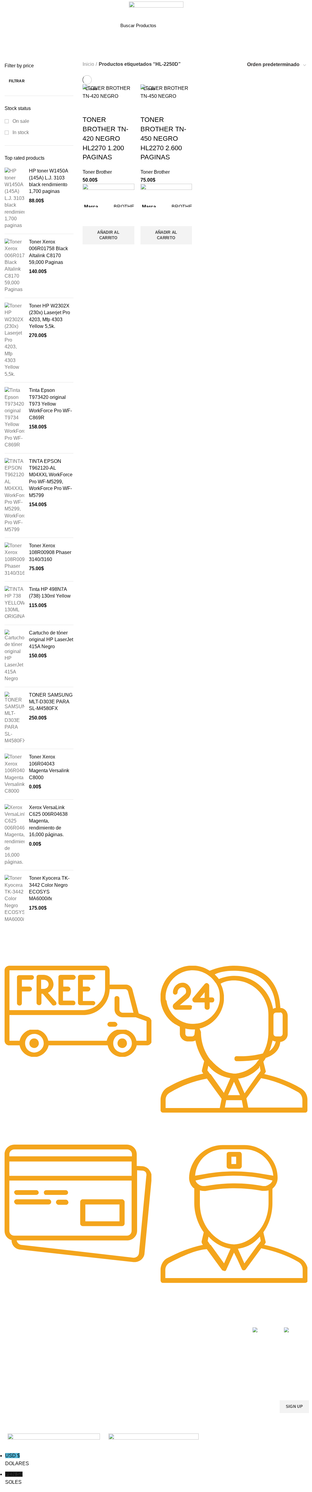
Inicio (88, 64)
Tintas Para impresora (149, 1360)
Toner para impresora (149, 1339)
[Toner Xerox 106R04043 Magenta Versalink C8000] (14, 774)
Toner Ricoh (14, 1381)
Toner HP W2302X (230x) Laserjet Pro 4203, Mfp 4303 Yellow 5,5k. (49, 316)
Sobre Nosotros (210, 1318)
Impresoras (139, 1329)
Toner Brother (16, 1339)
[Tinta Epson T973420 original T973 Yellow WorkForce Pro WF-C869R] (14, 418)
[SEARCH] (188, 25)
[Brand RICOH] (9, 948)
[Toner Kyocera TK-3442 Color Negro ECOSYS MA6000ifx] (14, 899)
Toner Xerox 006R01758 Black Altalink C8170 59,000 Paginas (48, 252)
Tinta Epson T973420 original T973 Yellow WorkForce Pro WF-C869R (50, 404)
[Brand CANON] (46, 948)
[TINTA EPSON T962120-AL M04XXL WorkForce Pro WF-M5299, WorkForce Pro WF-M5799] (14, 495)
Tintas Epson (78, 1339)
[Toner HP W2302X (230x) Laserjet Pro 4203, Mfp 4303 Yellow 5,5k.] (14, 340)
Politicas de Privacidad (211, 1329)
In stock (20, 132)
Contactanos (202, 1360)
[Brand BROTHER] (58, 948)
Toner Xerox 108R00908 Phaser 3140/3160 (50, 552)
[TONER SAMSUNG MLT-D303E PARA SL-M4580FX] (14, 718)
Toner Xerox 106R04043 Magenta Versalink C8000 (49, 767)
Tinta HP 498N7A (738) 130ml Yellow (50, 593)
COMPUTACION (144, 1318)
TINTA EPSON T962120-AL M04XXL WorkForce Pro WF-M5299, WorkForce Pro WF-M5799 (51, 478)
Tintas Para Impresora (93, 1318)
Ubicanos (199, 1370)
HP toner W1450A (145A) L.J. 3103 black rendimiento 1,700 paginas (48, 181)
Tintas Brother (79, 1350)
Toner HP (12, 1350)
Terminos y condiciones (212, 1350)
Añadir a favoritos (90, 218)
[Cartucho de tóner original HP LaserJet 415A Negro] (14, 656)
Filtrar (17, 81)
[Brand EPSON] (33, 948)
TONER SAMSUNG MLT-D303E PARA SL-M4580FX (51, 701)
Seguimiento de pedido (212, 1381)
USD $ (17, 1459)
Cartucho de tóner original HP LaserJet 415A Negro (51, 639)
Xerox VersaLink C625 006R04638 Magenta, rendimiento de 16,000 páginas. (48, 821)
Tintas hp (74, 1329)
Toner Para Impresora (24, 1329)
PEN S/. (14, 1478)
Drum (133, 1370)
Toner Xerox (15, 1360)
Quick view (90, 252)
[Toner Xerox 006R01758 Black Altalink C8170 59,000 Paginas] (14, 266)
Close (91, 89)
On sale (20, 121)
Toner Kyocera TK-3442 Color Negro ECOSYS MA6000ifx (49, 888)
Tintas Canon (78, 1360)
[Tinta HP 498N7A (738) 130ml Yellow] (14, 603)
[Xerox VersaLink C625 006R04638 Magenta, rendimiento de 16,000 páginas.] (14, 835)
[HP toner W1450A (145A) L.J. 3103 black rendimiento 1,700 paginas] (14, 198)
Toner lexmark (16, 1370)
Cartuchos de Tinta (146, 1350)
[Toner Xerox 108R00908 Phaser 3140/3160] (14, 559)
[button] (108, 235)
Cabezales (138, 1381)
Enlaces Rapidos (23, 1318)
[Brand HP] (21, 948)
